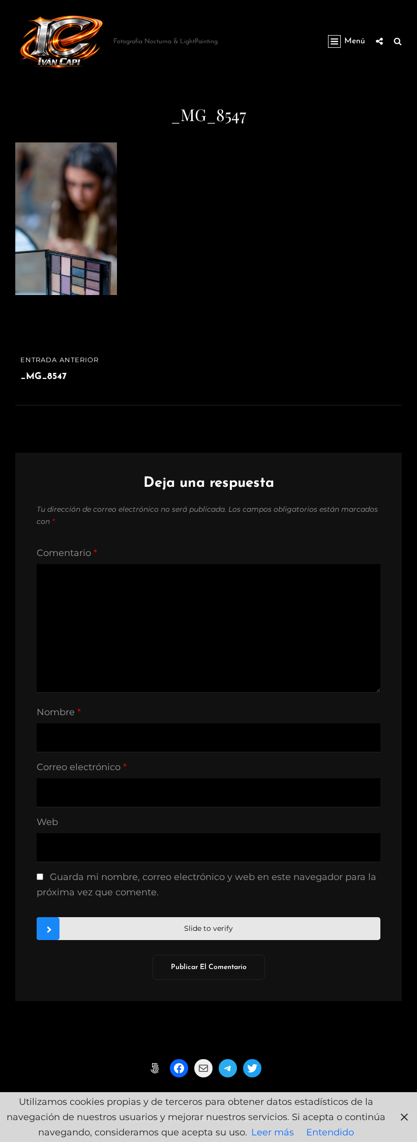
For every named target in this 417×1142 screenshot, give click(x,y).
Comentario (67, 553)
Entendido (330, 1132)
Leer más (272, 1132)
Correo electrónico (82, 767)
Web (47, 822)
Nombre (59, 712)
